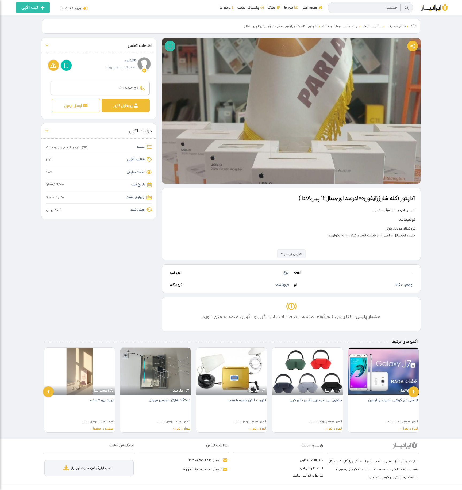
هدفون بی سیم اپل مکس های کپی (316, 400)
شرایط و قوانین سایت (307, 475)
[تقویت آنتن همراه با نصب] (231, 371)
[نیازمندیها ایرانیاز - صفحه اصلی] (435, 7)
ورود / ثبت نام (70, 8)
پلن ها (288, 7)
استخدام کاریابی (311, 468)
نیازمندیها (411, 461)
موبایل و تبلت (372, 26)
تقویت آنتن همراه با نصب (247, 400)
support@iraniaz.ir (196, 469)
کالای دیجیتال (396, 26)
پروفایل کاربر (123, 105)
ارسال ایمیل (73, 105)
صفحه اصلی (309, 7)
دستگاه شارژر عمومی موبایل (169, 400)
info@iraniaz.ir (200, 460)
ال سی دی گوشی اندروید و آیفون (393, 400)
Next (413, 391)
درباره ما (225, 7)
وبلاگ (272, 7)
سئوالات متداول (311, 460)
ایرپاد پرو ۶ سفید (101, 400)
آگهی (355, 461)
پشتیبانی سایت (248, 7)
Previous (48, 391)
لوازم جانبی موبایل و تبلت (340, 26)
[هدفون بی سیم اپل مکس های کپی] (307, 371)
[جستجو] (407, 7)
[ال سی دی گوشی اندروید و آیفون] (383, 371)
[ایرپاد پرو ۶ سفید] (79, 371)
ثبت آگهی (29, 7)
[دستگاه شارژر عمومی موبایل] (155, 371)
